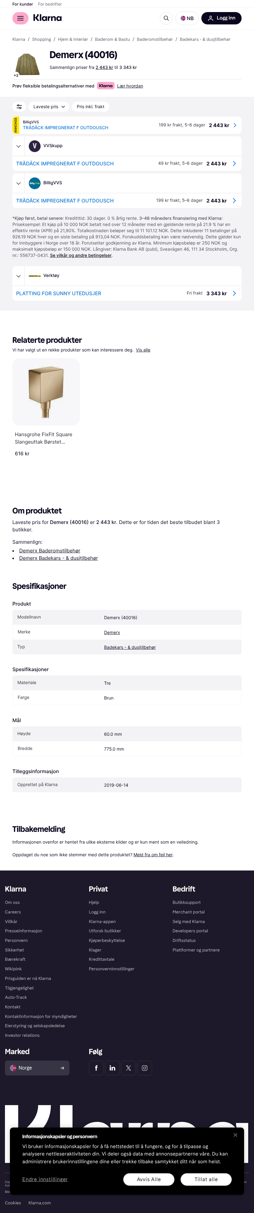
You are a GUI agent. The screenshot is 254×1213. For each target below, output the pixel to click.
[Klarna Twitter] (128, 1068)
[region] (127, 1161)
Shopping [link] (41, 39)
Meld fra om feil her (153, 854)
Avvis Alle (149, 1179)
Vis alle (143, 350)
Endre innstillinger (45, 1179)
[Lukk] (235, 1135)
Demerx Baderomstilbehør (49, 550)
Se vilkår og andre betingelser (81, 255)
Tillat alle (206, 1179)
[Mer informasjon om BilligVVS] (18, 183)
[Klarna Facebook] (96, 1068)
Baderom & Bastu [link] (112, 39)
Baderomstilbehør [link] (155, 39)
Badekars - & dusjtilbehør (130, 647)
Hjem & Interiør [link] (73, 39)
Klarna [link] (18, 39)
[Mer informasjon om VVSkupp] (18, 146)
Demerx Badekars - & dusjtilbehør (58, 558)
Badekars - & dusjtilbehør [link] (205, 39)
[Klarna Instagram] (144, 1068)
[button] (187, 18)
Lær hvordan (130, 85)
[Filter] (19, 107)
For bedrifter (50, 4)
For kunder (22, 4)
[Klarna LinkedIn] (112, 1068)
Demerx (112, 632)
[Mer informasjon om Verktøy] (18, 276)
